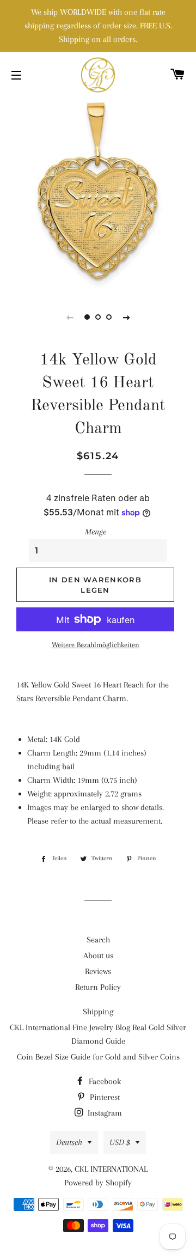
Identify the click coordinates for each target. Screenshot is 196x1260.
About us (98, 955)
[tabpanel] (98, 193)
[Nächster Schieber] (126, 317)
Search (98, 940)
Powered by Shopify (98, 1183)
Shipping (98, 1011)
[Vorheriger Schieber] (70, 317)
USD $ (119, 1142)
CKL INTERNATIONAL (111, 1169)
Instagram (103, 1113)
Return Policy (98, 987)
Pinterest (104, 1097)
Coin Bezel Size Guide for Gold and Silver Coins (98, 1057)
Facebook (104, 1081)
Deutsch (69, 1142)
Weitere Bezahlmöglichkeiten (95, 645)
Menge (95, 532)
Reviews (98, 971)
